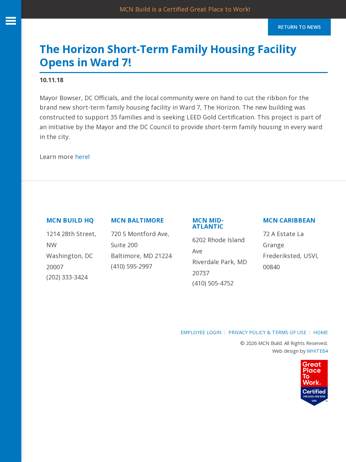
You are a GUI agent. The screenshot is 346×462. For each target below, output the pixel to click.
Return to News (299, 27)
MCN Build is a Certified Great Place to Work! (185, 9)
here (81, 157)
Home (320, 332)
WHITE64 (317, 351)
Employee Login (200, 332)
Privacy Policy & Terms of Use (267, 332)
